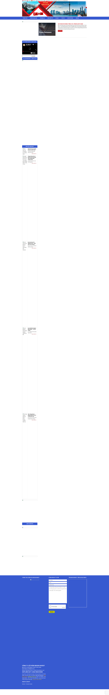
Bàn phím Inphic (29, 684)
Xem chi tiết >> (34, 153)
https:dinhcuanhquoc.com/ (39, 670)
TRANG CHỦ (25, 18)
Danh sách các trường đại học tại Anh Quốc (32, 149)
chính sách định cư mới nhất (40, 674)
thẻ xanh (33, 674)
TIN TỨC (63, 18)
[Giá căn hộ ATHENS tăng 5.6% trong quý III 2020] (47, 29)
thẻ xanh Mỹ (29, 679)
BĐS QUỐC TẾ (50, 18)
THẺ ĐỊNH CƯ (42, 18)
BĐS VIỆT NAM (70, 18)
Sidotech (23, 684)
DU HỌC (57, 18)
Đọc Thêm (60, 30)
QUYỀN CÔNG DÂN (33, 18)
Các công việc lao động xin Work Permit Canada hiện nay (32, 415)
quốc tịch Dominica (39, 675)
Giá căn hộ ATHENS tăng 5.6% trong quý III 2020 (70, 23)
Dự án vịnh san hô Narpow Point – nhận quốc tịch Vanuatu (32, 243)
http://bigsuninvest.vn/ (29, 670)
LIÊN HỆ (77, 18)
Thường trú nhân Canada (36, 679)
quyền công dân (25, 675)
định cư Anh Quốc (27, 674)
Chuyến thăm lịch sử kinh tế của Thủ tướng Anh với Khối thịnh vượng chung (32, 158)
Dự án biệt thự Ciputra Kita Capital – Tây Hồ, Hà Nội (32, 329)
